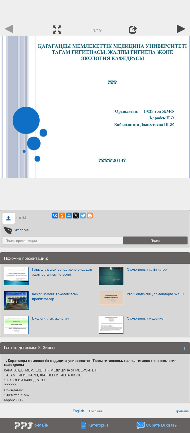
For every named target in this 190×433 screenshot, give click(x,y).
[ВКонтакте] (55, 215)
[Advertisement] (95, 11)
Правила (182, 410)
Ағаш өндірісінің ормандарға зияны (155, 293)
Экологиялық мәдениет (146, 318)
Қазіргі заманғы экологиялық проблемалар (55, 296)
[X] (76, 215)
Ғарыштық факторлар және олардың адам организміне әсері (62, 272)
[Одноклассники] (62, 215)
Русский (95, 410)
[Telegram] (83, 215)
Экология (21, 229)
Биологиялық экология (50, 318)
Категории (98, 425)
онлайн (41, 425)
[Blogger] (90, 215)
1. (5, 360)
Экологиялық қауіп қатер (147, 269)
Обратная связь (161, 425)
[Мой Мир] (69, 215)
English (78, 410)
